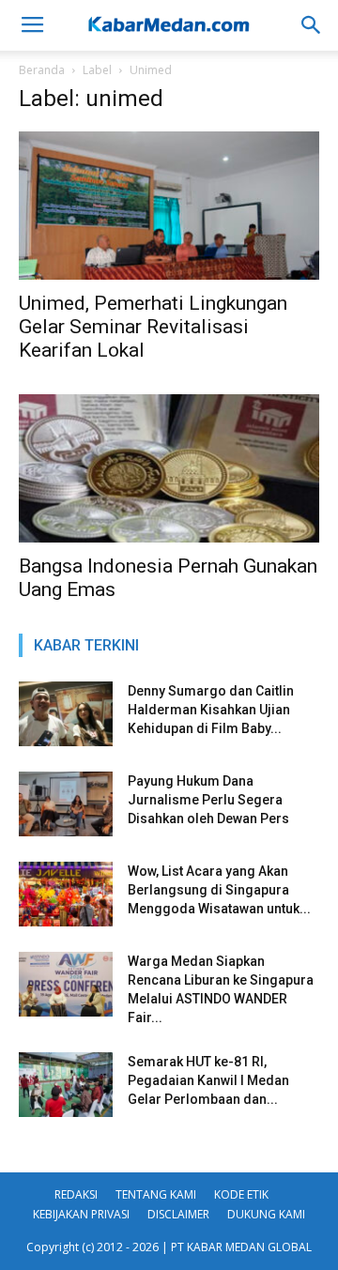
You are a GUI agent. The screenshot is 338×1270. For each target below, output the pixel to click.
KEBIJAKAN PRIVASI (81, 1214)
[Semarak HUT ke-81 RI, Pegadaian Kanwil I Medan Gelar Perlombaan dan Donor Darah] (66, 1084)
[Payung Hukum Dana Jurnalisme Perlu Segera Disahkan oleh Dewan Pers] (66, 804)
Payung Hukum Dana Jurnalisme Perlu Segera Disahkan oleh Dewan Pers (208, 799)
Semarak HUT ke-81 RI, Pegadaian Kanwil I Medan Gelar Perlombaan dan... (208, 1080)
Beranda (42, 70)
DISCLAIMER (178, 1214)
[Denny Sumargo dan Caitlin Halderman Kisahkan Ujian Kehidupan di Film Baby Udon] (66, 713)
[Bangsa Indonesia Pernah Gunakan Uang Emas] (169, 468)
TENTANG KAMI (155, 1194)
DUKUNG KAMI (266, 1214)
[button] (311, 25)
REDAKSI (76, 1194)
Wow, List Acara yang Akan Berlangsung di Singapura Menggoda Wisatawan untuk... (219, 890)
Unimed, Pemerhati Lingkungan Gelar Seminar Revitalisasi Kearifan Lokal (153, 326)
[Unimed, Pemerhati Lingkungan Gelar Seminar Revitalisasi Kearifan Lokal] (169, 205)
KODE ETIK (241, 1194)
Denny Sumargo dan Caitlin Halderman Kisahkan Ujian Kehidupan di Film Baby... (211, 709)
